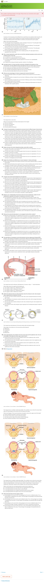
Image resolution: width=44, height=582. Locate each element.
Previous (3, 572)
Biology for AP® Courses (7, 5)
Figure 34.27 (9, 348)
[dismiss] (42, 13)
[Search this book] (39, 10)
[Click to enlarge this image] (22, 25)
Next (41, 572)
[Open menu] (1, 10)
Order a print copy (6, 576)
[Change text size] (42, 10)
